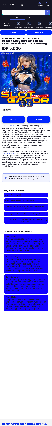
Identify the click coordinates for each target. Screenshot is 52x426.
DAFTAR (39, 32)
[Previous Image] (2, 78)
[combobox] (23, 12)
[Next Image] (50, 78)
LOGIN (13, 32)
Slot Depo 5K (8, 126)
